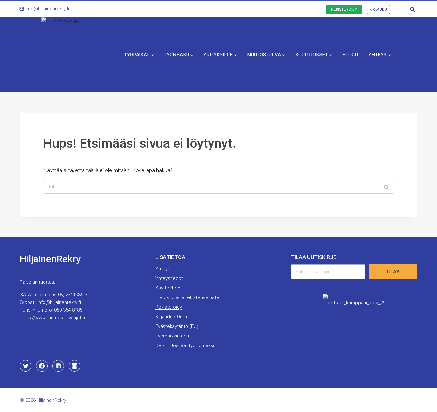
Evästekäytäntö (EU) (176, 326)
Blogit (350, 54)
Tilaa (393, 271)
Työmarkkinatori (172, 336)
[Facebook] (42, 366)
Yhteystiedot (169, 278)
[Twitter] (25, 366)
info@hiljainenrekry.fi (59, 302)
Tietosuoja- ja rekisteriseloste (187, 297)
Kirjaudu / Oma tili (174, 317)
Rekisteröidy (344, 9)
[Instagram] (74, 366)
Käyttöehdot (168, 288)
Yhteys (162, 269)
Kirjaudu (378, 9)
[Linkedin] (58, 366)
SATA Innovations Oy (41, 294)
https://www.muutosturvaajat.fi (52, 318)
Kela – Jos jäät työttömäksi (184, 345)
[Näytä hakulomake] (412, 9)
